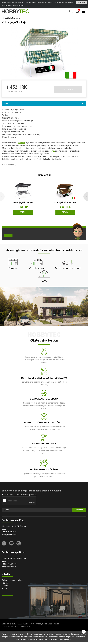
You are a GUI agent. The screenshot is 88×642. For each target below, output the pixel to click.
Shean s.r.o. (25, 626)
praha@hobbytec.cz (9, 534)
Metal (52, 151)
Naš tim (5, 583)
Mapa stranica (53, 624)
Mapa (4, 529)
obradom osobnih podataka (25, 494)
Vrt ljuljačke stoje (12, 18)
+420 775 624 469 (9, 564)
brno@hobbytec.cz (9, 567)
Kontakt (5, 588)
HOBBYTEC (27, 624)
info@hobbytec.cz (39, 624)
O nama (5, 586)
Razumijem (81, 2)
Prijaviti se (79, 510)
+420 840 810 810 (9, 532)
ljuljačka (21, 143)
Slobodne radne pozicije (12, 580)
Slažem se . (21, 494)
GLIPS (10, 626)
